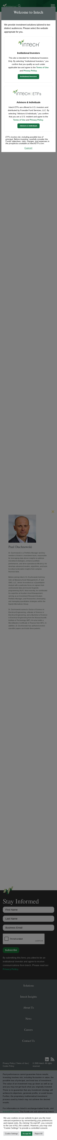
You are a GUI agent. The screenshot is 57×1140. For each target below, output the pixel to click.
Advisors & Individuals (28, 126)
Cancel (28, 148)
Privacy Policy (30, 71)
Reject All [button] (38, 1134)
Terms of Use (42, 67)
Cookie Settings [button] (11, 1134)
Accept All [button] (27, 1134)
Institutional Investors (28, 77)
